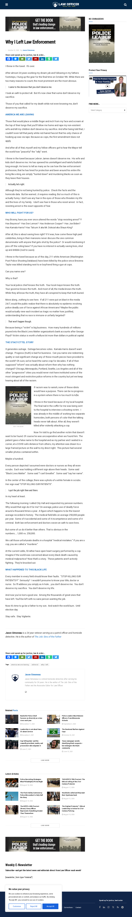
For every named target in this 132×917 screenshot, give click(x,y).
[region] (33, 898)
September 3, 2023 (69, 724)
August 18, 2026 (27, 785)
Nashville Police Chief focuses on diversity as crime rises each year (31, 718)
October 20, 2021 (69, 735)
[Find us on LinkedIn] (104, 907)
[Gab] (49, 59)
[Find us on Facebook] (99, 907)
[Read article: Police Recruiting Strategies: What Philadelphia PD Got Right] (11, 782)
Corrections (68, 907)
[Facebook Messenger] (15, 59)
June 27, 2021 (26, 749)
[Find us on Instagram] (108, 907)
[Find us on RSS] (118, 907)
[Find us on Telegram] (122, 907)
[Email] (22, 59)
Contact (78, 907)
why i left (44, 665)
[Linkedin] (42, 59)
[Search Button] (125, 4)
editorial (35, 665)
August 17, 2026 (68, 787)
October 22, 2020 (13, 50)
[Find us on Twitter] (113, 907)
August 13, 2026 (68, 799)
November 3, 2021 (28, 735)
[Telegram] (56, 59)
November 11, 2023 (28, 724)
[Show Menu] (6, 4)
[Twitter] (29, 59)
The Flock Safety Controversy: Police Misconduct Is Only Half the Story (31, 795)
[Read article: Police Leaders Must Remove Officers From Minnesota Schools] (53, 719)
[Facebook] (9, 59)
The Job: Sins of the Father (48, 636)
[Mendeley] (35, 59)
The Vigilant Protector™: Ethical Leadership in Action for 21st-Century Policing (73, 808)
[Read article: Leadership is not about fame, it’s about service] (11, 732)
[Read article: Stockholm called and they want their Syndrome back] (53, 796)
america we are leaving (20, 665)
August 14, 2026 (27, 801)
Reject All (33, 906)
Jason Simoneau (29, 50)
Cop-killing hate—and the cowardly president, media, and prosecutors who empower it (31, 743)
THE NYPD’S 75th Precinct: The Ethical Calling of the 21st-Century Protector (73, 781)
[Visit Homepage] (66, 4)
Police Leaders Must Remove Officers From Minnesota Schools (72, 718)
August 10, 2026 (68, 814)
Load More (45, 760)
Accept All (50, 906)
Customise (17, 906)
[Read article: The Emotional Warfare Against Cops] (53, 732)
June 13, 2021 (68, 751)
